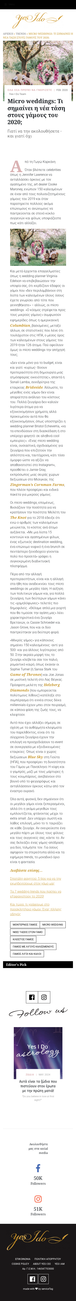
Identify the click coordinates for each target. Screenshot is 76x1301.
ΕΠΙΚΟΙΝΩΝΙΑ (22, 1259)
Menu (12, 4)
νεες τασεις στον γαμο (28, 932)
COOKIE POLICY (20, 1264)
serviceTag (47, 1288)
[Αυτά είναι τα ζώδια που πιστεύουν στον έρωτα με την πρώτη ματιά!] (38, 1053)
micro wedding (52, 924)
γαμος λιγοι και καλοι (27, 953)
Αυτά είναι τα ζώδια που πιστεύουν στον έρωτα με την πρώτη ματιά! (38, 1086)
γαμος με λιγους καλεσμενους (33, 946)
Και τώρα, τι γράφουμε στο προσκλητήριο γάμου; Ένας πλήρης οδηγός (36, 909)
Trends (21, 33)
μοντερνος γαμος (25, 924)
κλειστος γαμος (23, 939)
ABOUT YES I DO (42, 1264)
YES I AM (59, 1264)
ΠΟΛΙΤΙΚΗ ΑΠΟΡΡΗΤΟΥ (47, 1259)
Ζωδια (30, 1074)
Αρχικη (8, 33)
